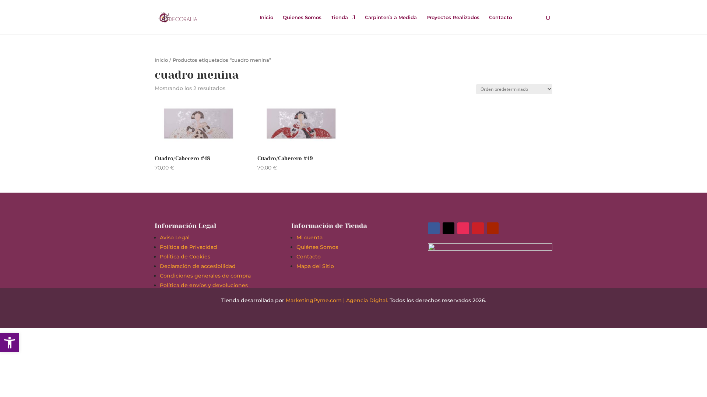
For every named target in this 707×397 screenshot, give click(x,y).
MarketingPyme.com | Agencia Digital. (337, 300)
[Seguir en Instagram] (463, 228)
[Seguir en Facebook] (434, 228)
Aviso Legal (175, 237)
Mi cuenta (309, 237)
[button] (9, 342)
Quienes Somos (302, 17)
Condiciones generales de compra (205, 275)
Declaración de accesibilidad (198, 266)
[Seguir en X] (448, 228)
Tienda (339, 17)
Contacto (500, 17)
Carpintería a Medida (391, 17)
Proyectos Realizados (452, 17)
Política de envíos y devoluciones (204, 285)
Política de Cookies (185, 256)
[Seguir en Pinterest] (478, 228)
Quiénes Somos (317, 247)
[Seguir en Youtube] (493, 228)
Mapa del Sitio (315, 266)
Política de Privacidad (188, 247)
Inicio (266, 17)
